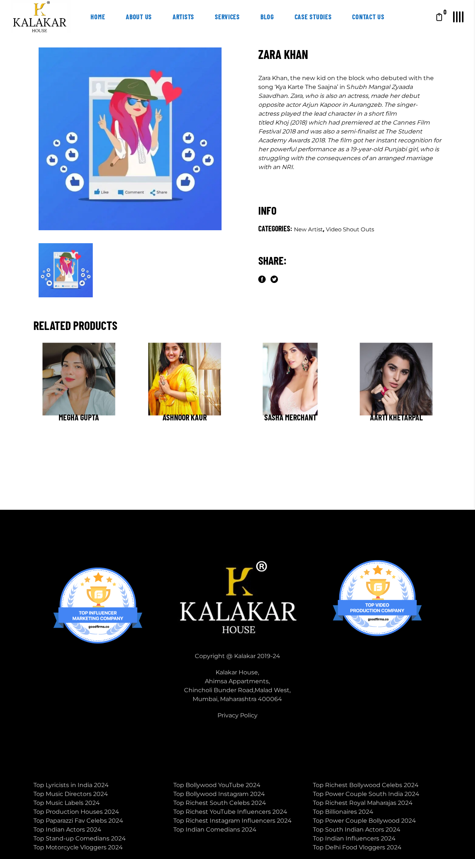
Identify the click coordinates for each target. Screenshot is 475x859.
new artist (308, 229)
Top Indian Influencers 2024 (354, 838)
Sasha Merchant (290, 417)
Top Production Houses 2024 (76, 811)
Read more (62, 426)
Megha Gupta (79, 417)
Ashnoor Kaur (185, 417)
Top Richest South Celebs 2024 (219, 802)
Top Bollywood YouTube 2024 (217, 785)
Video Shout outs (350, 229)
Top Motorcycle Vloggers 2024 (78, 847)
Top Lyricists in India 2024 (71, 785)
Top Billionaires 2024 (343, 811)
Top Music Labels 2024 (66, 802)
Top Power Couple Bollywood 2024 (364, 820)
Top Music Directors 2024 (70, 793)
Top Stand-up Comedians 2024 (79, 838)
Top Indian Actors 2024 (67, 829)
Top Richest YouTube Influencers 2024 (230, 811)
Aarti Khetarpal (396, 417)
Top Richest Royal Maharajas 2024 (363, 802)
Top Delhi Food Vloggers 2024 (357, 847)
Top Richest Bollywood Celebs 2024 (366, 785)
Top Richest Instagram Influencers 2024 (232, 820)
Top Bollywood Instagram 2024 (219, 793)
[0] (439, 16)
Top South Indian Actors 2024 (356, 829)
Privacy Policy (237, 715)
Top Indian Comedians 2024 (214, 829)
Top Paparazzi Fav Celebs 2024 (78, 820)
